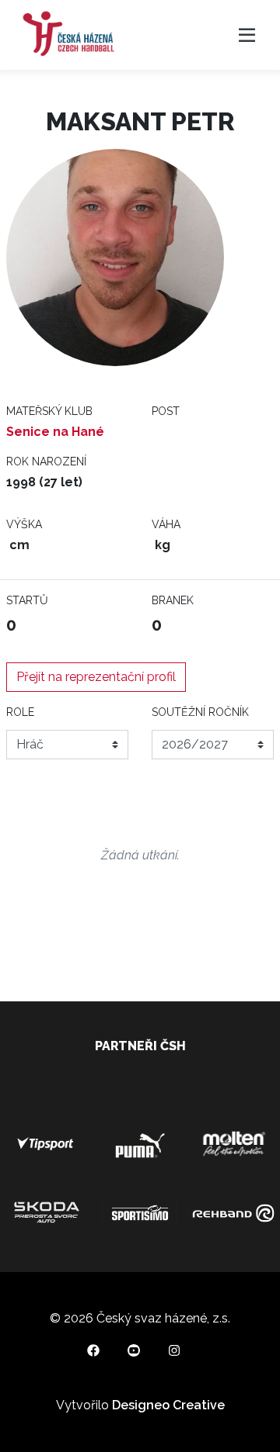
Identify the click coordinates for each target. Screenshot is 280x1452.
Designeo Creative (168, 1405)
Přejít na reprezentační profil (96, 676)
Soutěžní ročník (200, 712)
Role (20, 712)
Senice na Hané (55, 431)
